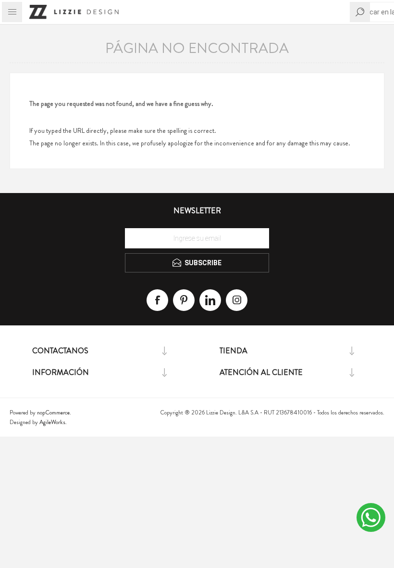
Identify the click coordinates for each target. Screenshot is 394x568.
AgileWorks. (53, 422)
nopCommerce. (54, 412)
